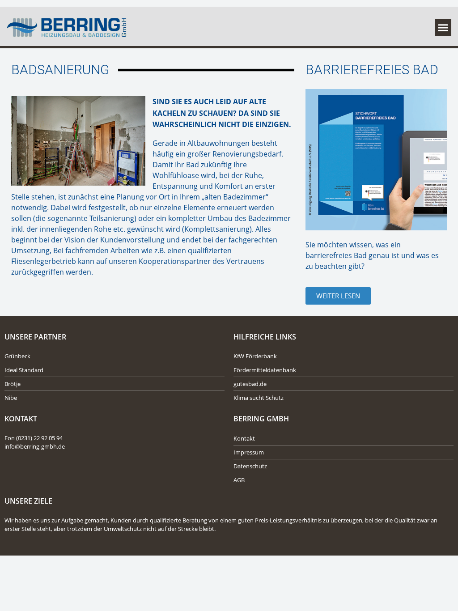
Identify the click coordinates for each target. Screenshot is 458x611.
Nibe (10, 398)
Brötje (12, 384)
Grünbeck (17, 356)
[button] (443, 27)
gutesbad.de (250, 384)
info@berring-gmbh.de (34, 446)
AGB (239, 480)
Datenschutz (250, 466)
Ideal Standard (23, 370)
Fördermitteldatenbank (264, 370)
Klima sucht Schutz (258, 398)
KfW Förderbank (255, 356)
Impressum (248, 452)
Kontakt (244, 438)
